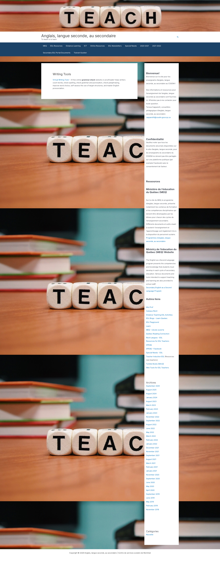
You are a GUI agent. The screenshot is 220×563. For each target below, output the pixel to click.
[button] (178, 37)
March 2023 (151, 405)
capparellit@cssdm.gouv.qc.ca (158, 117)
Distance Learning (73, 46)
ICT (85, 46)
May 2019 (150, 502)
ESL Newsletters (115, 46)
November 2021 (152, 451)
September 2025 (153, 386)
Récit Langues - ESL (154, 338)
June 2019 (150, 498)
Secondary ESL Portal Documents (56, 53)
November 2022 (152, 417)
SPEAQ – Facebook (153, 349)
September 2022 (153, 421)
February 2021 (152, 467)
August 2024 (151, 393)
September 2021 (153, 455)
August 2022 (151, 424)
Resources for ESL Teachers (157, 341)
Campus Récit (151, 311)
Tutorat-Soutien (80, 53)
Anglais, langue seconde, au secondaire (78, 35)
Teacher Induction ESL (155, 356)
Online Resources (97, 46)
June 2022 (150, 428)
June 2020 (150, 482)
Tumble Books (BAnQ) (155, 364)
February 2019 (152, 506)
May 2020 (150, 486)
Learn (148, 326)
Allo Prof (149, 307)
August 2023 (151, 401)
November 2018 (152, 509)
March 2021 (150, 463)
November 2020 (152, 475)
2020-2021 (144, 46)
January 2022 (151, 444)
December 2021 (152, 448)
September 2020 (153, 479)
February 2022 (152, 440)
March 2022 (151, 436)
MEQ (45, 46)
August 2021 (151, 459)
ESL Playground (152, 322)
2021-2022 (156, 46)
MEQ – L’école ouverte (155, 330)
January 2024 (151, 397)
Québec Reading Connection (157, 334)
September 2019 (153, 494)
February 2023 (152, 409)
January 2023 (151, 413)
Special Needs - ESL (154, 353)
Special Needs (131, 46)
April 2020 (150, 490)
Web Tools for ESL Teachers (157, 368)
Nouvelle (149, 534)
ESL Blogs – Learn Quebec (156, 318)
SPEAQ (149, 345)
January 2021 (151, 471)
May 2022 (150, 432)
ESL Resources (56, 46)
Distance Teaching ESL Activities (159, 315)
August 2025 (151, 390)
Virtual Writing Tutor (61, 80)
